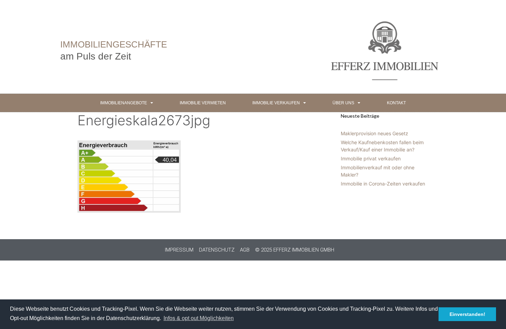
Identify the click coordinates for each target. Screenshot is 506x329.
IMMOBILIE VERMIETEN (203, 102)
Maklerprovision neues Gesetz (374, 133)
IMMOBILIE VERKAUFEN (276, 102)
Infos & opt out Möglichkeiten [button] (199, 318)
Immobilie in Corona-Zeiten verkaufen (383, 184)
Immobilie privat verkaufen (371, 158)
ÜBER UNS (343, 102)
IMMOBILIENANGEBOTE (123, 102)
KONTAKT (396, 102)
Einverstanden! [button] (467, 314)
